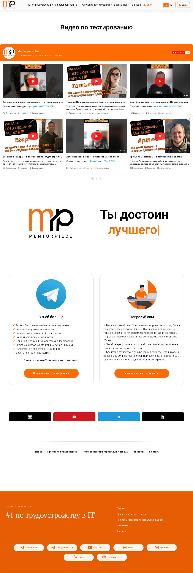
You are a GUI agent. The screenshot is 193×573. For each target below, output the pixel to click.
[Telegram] (119, 416)
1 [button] (92, 178)
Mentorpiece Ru (28, 51)
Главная (38, 452)
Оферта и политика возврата (62, 452)
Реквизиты (138, 452)
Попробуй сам (142, 317)
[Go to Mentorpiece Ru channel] (9, 53)
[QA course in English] (30, 416)
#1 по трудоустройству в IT (50, 514)
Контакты (154, 452)
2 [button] (96, 178)
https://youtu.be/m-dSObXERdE (168, 106)
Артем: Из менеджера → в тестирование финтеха (92, 157)
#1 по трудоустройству (40, 4)
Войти (184, 5)
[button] (3, 117)
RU (166, 5)
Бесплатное (120, 4)
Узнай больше (51, 317)
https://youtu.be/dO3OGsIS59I (40, 106)
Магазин (136, 4)
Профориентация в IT (67, 4)
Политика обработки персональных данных (105, 452)
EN (171, 5)
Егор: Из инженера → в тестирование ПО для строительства (160, 102)
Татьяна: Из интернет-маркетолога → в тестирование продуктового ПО (33, 102)
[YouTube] (74, 416)
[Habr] (163, 416)
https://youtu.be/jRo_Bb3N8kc (103, 161)
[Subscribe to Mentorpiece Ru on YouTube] (181, 52)
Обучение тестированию (96, 4)
